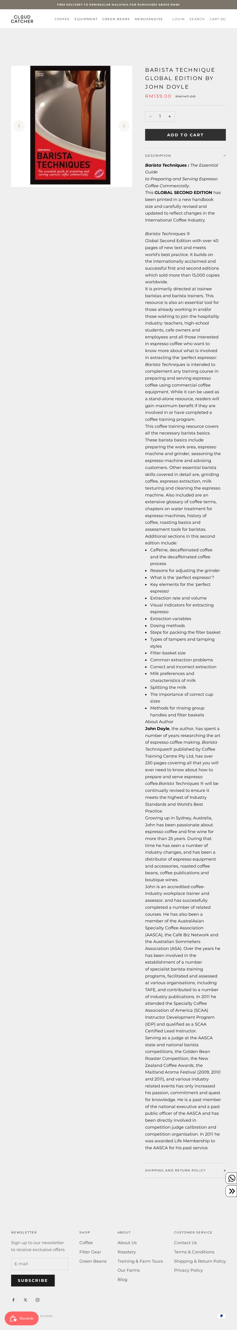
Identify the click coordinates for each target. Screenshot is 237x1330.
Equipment (86, 19)
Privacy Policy (188, 1270)
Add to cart (185, 135)
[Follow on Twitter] (25, 1300)
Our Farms (129, 1270)
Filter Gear (90, 1252)
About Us (127, 1242)
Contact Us (185, 1242)
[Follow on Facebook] (13, 1300)
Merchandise (149, 19)
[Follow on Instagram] (37, 1300)
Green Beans (116, 19)
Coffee (62, 19)
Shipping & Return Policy (200, 1261)
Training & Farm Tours (140, 1261)
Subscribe (33, 1280)
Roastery (127, 1252)
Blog (122, 1279)
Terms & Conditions (194, 1252)
